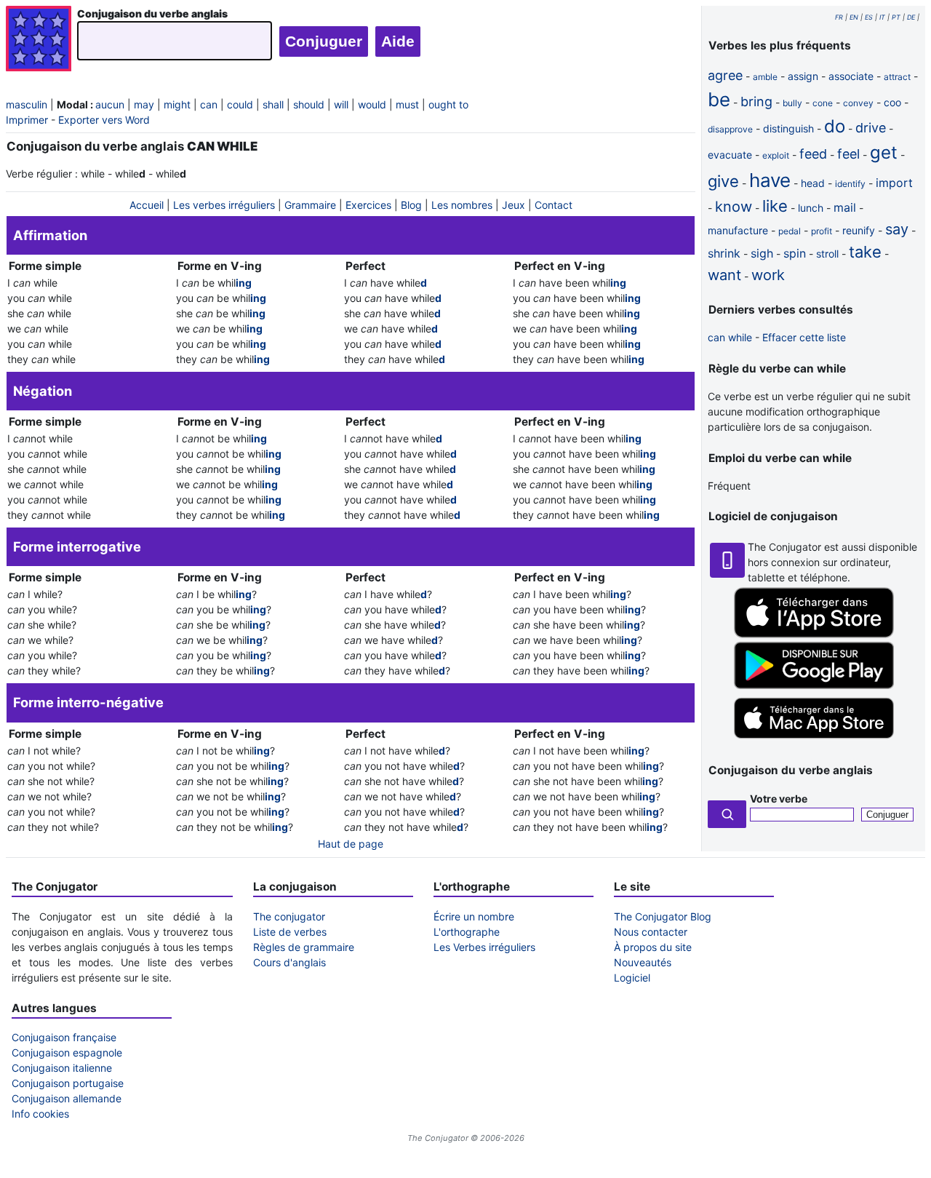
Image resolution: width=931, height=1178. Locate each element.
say (896, 229)
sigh (762, 253)
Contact (553, 205)
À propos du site (653, 947)
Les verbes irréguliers (224, 205)
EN (854, 17)
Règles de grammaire (303, 947)
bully (792, 102)
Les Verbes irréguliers (484, 947)
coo (892, 102)
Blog (411, 205)
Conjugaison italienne (62, 1068)
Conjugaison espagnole (67, 1052)
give (723, 181)
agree (725, 75)
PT (896, 17)
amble (765, 76)
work (768, 275)
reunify (858, 230)
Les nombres (461, 205)
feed (813, 154)
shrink (724, 253)
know (733, 206)
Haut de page (350, 843)
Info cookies (40, 1113)
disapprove (730, 129)
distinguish (788, 128)
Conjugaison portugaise (68, 1083)
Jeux (513, 205)
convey (858, 102)
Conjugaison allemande (66, 1098)
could (240, 104)
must (407, 104)
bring (756, 101)
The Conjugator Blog (662, 916)
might (177, 104)
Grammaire (310, 205)
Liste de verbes (290, 932)
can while (730, 337)
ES (869, 17)
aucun (109, 104)
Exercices (368, 205)
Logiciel (632, 977)
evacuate (730, 154)
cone (822, 102)
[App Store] (814, 634)
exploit (775, 155)
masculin (26, 104)
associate (851, 76)
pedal (789, 231)
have (770, 180)
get (884, 152)
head (813, 183)
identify (850, 183)
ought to (448, 104)
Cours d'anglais (289, 962)
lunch (810, 208)
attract (897, 76)
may (144, 104)
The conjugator (289, 916)
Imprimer (27, 120)
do (834, 126)
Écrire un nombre (473, 916)
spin (794, 253)
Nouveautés (642, 962)
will (341, 104)
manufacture (738, 230)
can (208, 104)
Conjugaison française (64, 1037)
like (775, 205)
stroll (827, 253)
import (894, 182)
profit (821, 231)
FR (839, 17)
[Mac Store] (814, 739)
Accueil (146, 205)
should (308, 104)
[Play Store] (814, 685)
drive (870, 127)
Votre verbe (778, 798)
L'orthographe (466, 932)
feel (848, 154)
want (724, 275)
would (372, 104)
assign (803, 76)
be (719, 99)
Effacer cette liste (804, 337)
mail (845, 207)
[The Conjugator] (38, 40)
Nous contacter (650, 932)
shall (273, 104)
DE (911, 17)
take (865, 251)
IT (882, 17)
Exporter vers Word (104, 120)
